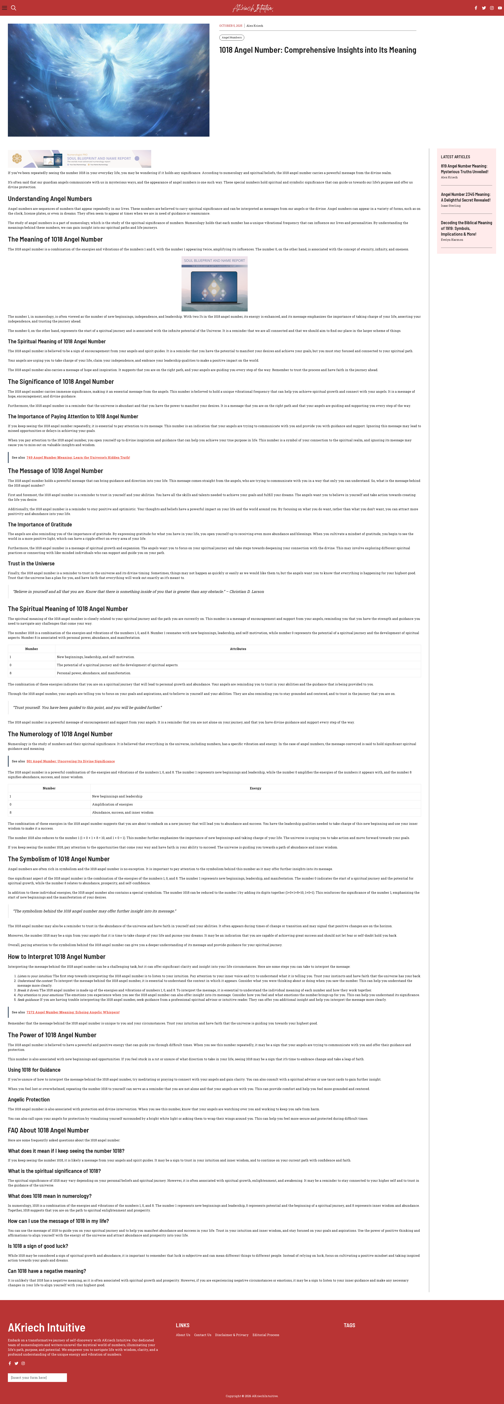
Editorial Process (266, 1335)
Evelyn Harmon (452, 240)
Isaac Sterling (450, 205)
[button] (13, 8)
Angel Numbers (232, 37)
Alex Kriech (254, 26)
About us (183, 1335)
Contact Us (202, 1335)
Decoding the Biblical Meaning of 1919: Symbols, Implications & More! (466, 228)
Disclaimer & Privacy (232, 1335)
